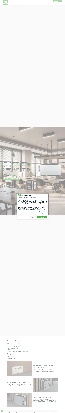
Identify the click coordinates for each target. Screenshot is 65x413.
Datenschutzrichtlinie (26, 213)
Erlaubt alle (42, 217)
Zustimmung (20, 197)
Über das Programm (33, 197)
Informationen (26, 197)
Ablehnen (33, 217)
